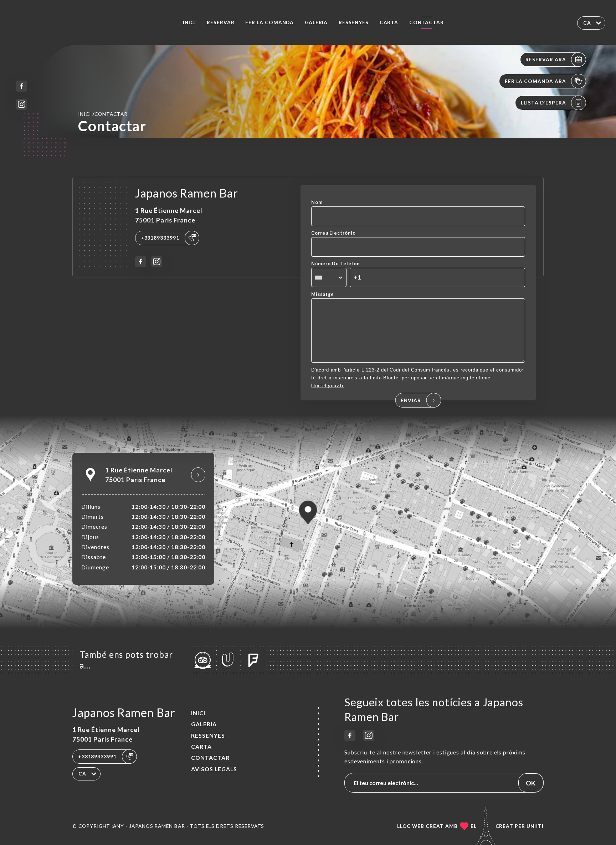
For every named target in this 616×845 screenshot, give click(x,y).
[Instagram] (21, 104)
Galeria (316, 22)
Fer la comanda (269, 22)
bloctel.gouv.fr (327, 385)
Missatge (322, 294)
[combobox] (328, 277)
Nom (317, 202)
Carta (389, 22)
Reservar (221, 22)
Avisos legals (214, 769)
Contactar (426, 22)
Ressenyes (354, 22)
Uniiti (535, 826)
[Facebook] (21, 86)
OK (530, 783)
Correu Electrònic (333, 233)
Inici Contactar (103, 114)
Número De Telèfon (335, 263)
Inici (189, 22)
